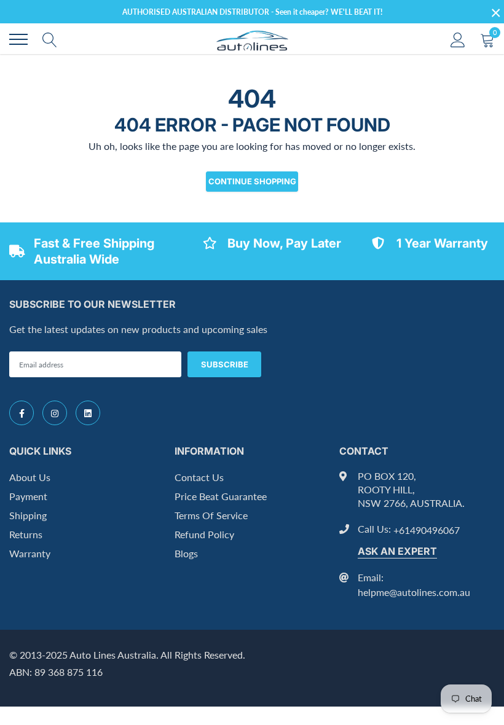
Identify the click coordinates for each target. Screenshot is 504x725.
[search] (49, 39)
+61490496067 (426, 530)
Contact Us (199, 477)
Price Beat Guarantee (221, 496)
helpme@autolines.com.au (414, 592)
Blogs (186, 553)
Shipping (28, 515)
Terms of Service (211, 515)
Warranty (29, 553)
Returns (25, 534)
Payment (28, 496)
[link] (21, 413)
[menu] (18, 39)
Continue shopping (252, 181)
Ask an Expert (397, 551)
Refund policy (204, 534)
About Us (29, 477)
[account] (458, 39)
